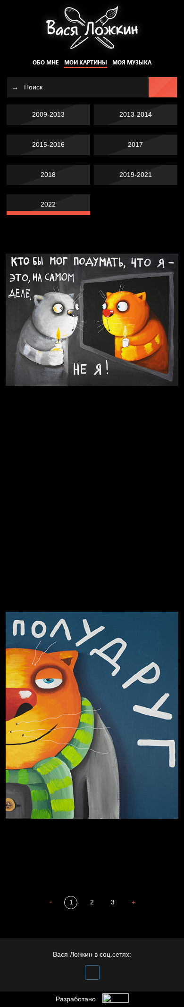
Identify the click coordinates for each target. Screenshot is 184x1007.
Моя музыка (131, 62)
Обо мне (46, 62)
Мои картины (85, 62)
